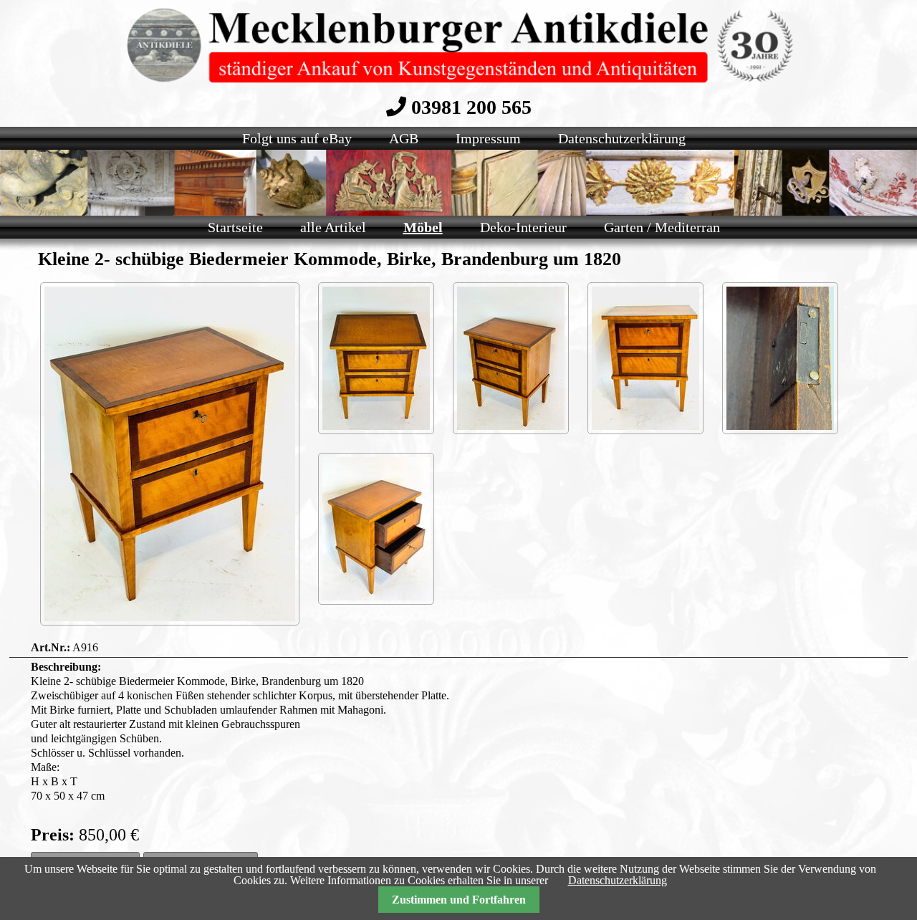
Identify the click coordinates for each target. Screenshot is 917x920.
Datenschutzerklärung (617, 880)
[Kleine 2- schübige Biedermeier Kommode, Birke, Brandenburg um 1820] (169, 454)
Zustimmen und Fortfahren (459, 899)
